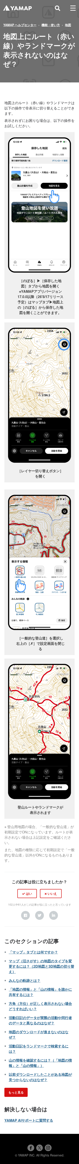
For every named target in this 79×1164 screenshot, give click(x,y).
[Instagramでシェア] (48, 1148)
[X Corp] (39, 915)
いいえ (52, 893)
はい (29, 893)
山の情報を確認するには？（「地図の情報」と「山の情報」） (40, 1063)
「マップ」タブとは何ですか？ (33, 952)
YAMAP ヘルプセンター (19, 25)
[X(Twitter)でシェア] (39, 1148)
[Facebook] (25, 915)
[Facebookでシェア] (30, 1148)
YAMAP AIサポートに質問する (28, 1120)
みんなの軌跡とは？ (24, 980)
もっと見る (16, 1092)
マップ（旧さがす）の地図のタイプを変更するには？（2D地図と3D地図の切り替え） (41, 966)
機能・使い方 (50, 25)
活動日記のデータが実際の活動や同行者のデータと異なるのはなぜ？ (40, 1020)
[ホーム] (17, 8)
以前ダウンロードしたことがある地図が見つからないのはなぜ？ (40, 1077)
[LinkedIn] (53, 915)
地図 (68, 25)
